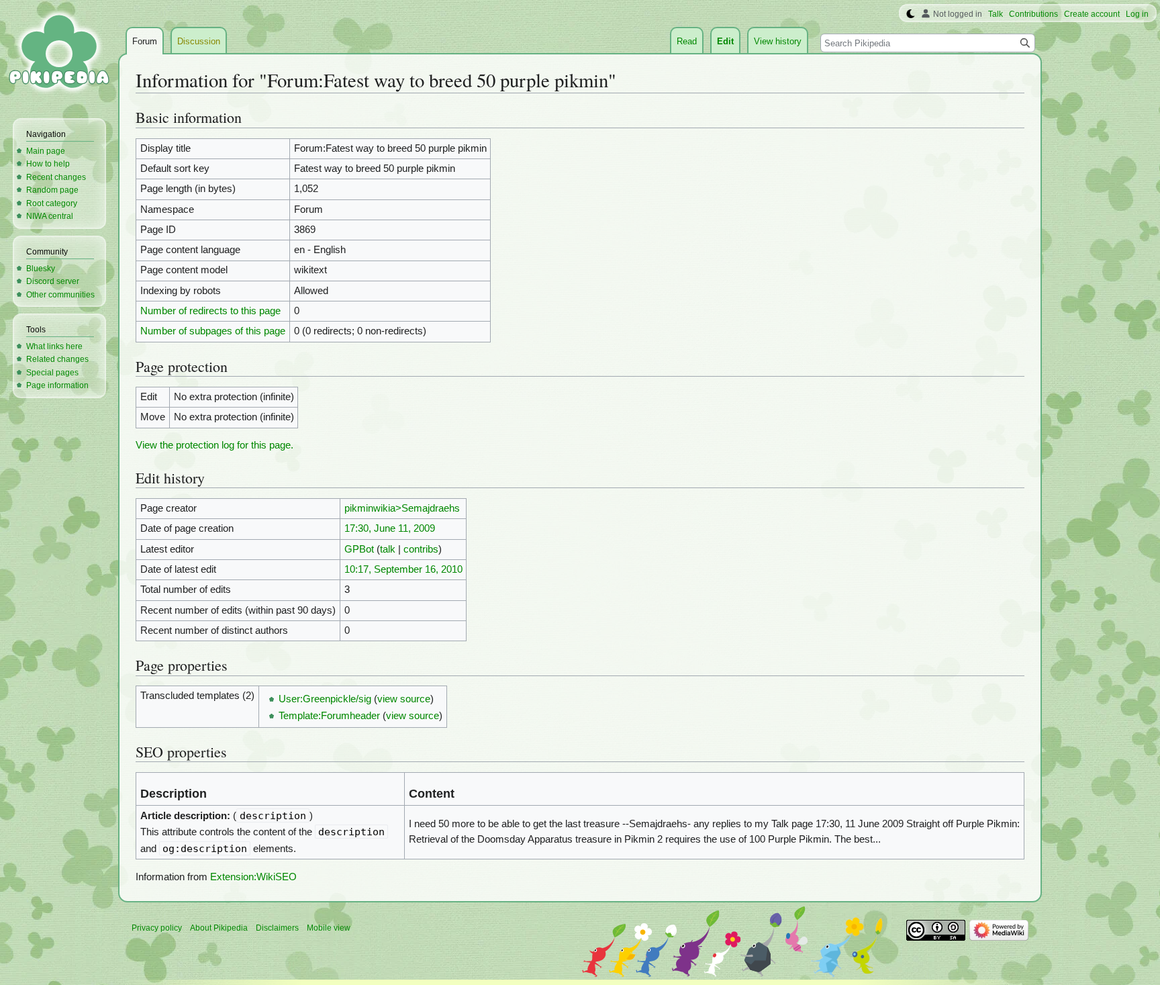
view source (403, 699)
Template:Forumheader (329, 715)
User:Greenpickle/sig (325, 699)
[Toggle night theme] (910, 14)
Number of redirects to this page (210, 311)
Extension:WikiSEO (253, 877)
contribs (420, 549)
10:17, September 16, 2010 (403, 569)
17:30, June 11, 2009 (389, 528)
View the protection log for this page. (214, 445)
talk (387, 549)
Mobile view (328, 928)
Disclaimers (277, 928)
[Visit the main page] (59, 53)
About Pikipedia (219, 928)
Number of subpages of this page (212, 331)
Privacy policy (157, 928)
